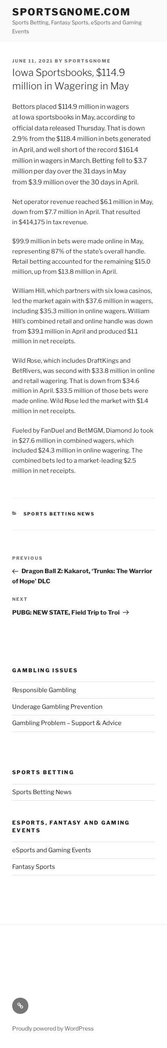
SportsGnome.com (71, 12)
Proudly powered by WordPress (53, 1028)
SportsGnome (87, 61)
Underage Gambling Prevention (57, 706)
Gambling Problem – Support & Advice (67, 723)
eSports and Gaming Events (51, 850)
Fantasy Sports (33, 866)
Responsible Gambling (44, 690)
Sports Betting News (59, 514)
